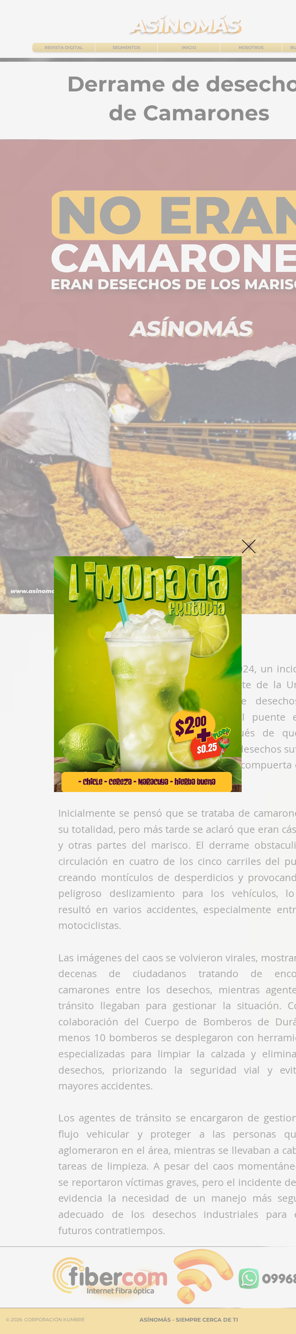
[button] (249, 546)
